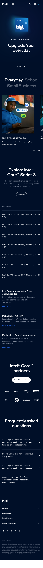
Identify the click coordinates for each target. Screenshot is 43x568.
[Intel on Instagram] (19, 539)
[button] (21, 516)
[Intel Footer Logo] (5, 509)
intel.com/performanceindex (9, 555)
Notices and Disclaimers (34, 555)
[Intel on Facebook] (3, 539)
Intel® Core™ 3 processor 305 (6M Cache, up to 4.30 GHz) (20, 266)
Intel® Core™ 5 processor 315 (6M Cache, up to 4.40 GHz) (19, 256)
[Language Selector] (34, 4)
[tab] (14, 79)
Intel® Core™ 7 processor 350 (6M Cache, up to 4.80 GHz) (19, 225)
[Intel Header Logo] (5, 4)
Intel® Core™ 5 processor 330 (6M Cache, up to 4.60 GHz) (20, 236)
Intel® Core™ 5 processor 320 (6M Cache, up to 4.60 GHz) (20, 246)
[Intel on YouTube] (15, 539)
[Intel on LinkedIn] (11, 539)
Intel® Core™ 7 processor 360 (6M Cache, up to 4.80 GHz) (19, 215)
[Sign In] (29, 4)
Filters (22, 195)
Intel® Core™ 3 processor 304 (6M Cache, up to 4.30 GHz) (20, 276)
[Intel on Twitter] (7, 539)
